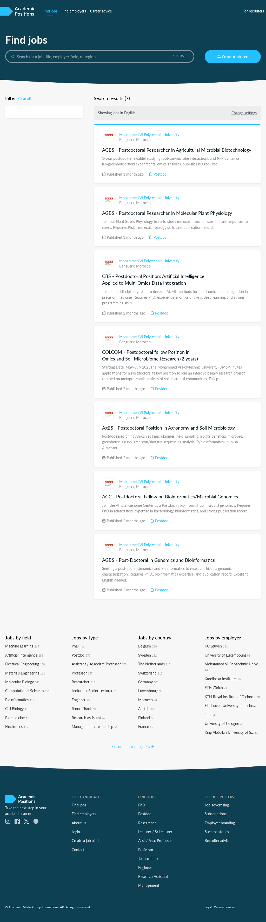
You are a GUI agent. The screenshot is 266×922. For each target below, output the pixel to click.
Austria (146, 708)
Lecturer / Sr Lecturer (155, 831)
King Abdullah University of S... (231, 732)
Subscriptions (216, 813)
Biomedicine (17, 717)
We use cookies (224, 907)
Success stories (217, 831)
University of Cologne (224, 723)
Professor (82, 673)
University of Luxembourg (227, 655)
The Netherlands (154, 663)
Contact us (80, 849)
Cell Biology (17, 708)
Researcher (83, 681)
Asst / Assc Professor (155, 840)
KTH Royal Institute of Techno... (232, 696)
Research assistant (88, 717)
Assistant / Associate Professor (99, 663)
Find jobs (50, 11)
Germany (148, 681)
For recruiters (253, 11)
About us (79, 822)
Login (76, 831)
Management (148, 885)
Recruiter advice (217, 840)
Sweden (147, 655)
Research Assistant (153, 876)
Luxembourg (150, 690)
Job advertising (217, 804)
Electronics (16, 726)
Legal (208, 907)
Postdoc (159, 174)
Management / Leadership (94, 726)
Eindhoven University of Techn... (232, 705)
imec (210, 714)
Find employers (74, 11)
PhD (78, 646)
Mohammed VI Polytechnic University (149, 134)
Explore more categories (131, 746)
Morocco (143, 139)
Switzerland (150, 673)
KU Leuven (216, 646)
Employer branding (220, 822)
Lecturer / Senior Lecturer (94, 690)
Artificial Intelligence (24, 655)
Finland (146, 717)
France (145, 726)
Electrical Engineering (25, 663)
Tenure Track (84, 708)
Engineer (81, 699)
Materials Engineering (25, 673)
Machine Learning (22, 646)
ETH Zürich (216, 687)
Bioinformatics (19, 699)
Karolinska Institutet (223, 678)
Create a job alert (235, 56)
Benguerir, (127, 139)
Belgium (147, 646)
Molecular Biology (22, 681)
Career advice (101, 11)
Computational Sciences (27, 690)
